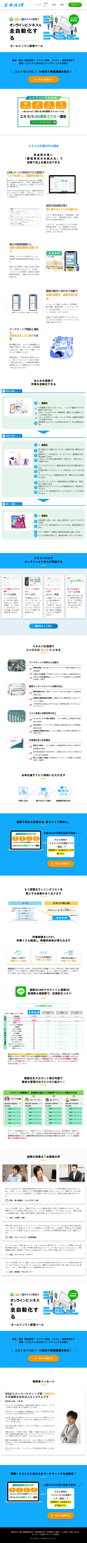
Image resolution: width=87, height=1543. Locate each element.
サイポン (35, 1534)
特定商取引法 (40, 1532)
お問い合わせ (74, 1532)
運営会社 (14, 1532)
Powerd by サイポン (48, 1538)
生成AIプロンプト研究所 (49, 1534)
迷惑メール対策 (61, 1532)
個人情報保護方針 (26, 1532)
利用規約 (50, 1532)
